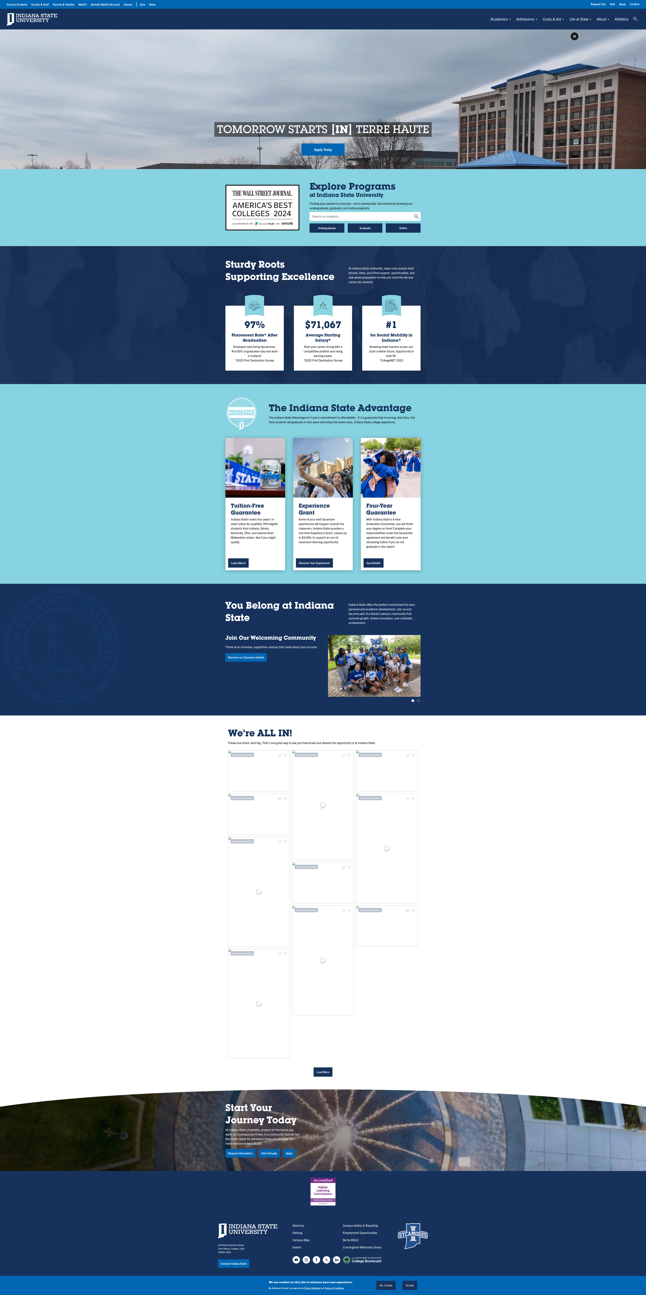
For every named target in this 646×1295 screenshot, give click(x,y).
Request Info (598, 4)
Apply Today (323, 149)
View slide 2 (418, 700)
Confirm (634, 4)
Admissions (525, 19)
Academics (499, 19)
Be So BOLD (350, 1240)
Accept (410, 1285)
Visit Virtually (269, 1153)
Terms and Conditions (334, 1288)
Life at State (579, 19)
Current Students (17, 4)
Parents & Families (64, 4)
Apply (622, 4)
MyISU (83, 4)
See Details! (374, 563)
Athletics (622, 19)
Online (403, 228)
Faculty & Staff (40, 4)
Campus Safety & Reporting (360, 1225)
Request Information (240, 1153)
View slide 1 (413, 700)
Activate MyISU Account (105, 4)
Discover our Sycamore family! (246, 657)
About (601, 19)
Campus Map (301, 1240)
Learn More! (238, 563)
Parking (297, 1233)
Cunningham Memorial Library (362, 1247)
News (152, 4)
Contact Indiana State (234, 1263)
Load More (323, 1072)
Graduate (365, 228)
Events (297, 1247)
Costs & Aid (552, 19)
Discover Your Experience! (314, 563)
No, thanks (386, 1285)
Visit (612, 4)
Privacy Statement (312, 1288)
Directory (298, 1225)
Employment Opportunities (360, 1233)
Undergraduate (327, 228)
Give (142, 4)
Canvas (128, 4)
